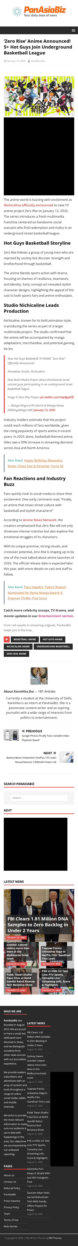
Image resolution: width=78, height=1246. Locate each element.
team (18, 1037)
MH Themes (55, 1238)
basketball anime (25, 639)
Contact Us (10, 1181)
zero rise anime (16, 653)
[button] (73, 30)
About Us (9, 1175)
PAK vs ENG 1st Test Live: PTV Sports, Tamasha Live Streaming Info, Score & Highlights (56, 978)
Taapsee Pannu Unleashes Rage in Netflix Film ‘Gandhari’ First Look (56, 953)
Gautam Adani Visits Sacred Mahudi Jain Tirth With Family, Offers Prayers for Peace (38, 1201)
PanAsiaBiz (10, 1020)
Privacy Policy (11, 1207)
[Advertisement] (39, 156)
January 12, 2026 (16, 61)
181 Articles (46, 691)
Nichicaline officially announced (28, 205)
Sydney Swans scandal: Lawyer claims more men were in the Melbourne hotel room (18, 950)
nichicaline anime (18, 646)
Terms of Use (11, 1220)
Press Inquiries (12, 1201)
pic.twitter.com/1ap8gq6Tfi (57, 397)
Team (7, 1213)
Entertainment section (55, 616)
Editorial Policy (12, 1188)
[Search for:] (39, 798)
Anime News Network (39, 520)
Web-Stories (10, 1226)
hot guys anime (52, 639)
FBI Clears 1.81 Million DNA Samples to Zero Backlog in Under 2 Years (38, 924)
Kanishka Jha (38, 61)
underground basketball (53, 646)
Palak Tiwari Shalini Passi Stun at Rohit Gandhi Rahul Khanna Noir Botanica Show (21, 980)
